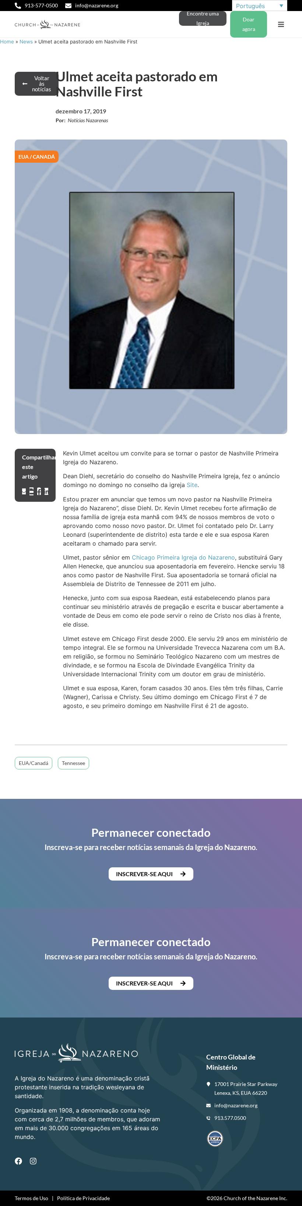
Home (7, 42)
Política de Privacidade (83, 1198)
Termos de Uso (31, 1198)
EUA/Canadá (33, 763)
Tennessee (73, 763)
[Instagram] (33, 1161)
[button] (280, 24)
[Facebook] (18, 1161)
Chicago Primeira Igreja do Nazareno (183, 557)
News (26, 42)
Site (192, 485)
